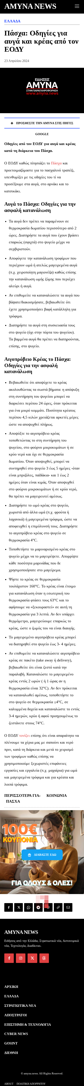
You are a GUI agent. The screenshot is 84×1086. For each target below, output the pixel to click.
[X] (18, 907)
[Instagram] (20, 958)
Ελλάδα (12, 21)
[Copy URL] (58, 907)
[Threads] (44, 958)
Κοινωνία (57, 795)
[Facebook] (8, 907)
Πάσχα (56, 163)
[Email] (68, 907)
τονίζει (24, 735)
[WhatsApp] (28, 907)
